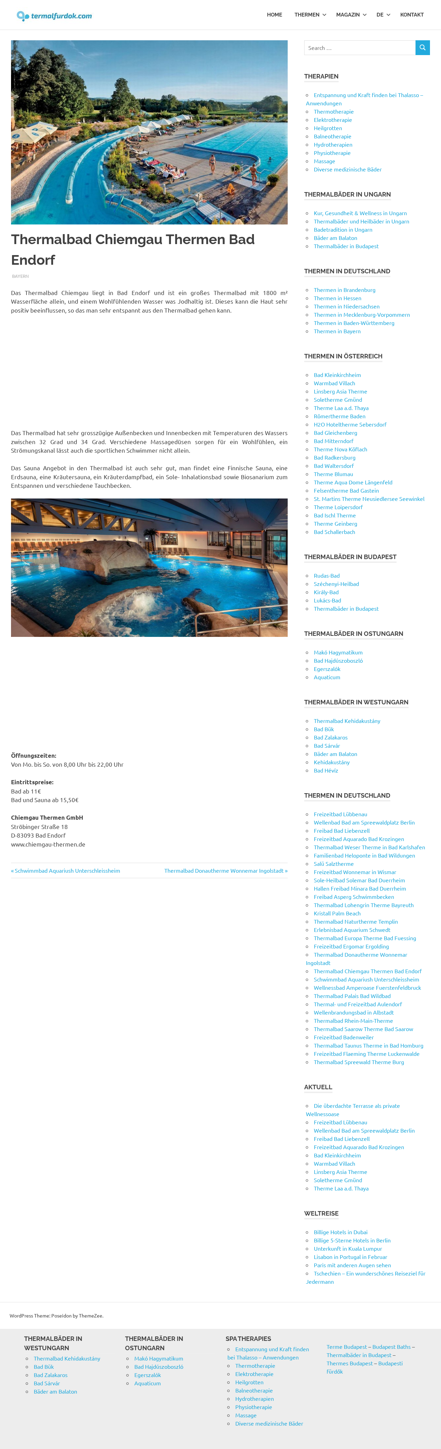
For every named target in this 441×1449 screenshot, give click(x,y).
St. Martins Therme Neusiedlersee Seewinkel (369, 498)
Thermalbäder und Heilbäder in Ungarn (361, 221)
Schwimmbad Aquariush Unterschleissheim (67, 870)
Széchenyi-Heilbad (336, 583)
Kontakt (412, 15)
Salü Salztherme (334, 863)
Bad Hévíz (326, 770)
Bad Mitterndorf (333, 440)
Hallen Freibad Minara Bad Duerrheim (360, 888)
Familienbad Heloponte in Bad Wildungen (364, 855)
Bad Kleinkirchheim (337, 374)
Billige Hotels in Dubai (341, 1231)
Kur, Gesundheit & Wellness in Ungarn (360, 212)
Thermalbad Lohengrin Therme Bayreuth (364, 904)
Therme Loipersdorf (338, 506)
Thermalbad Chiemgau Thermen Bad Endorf (368, 970)
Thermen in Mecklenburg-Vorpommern (362, 314)
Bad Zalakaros (331, 737)
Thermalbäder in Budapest (346, 245)
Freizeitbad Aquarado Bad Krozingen (359, 838)
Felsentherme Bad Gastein (346, 490)
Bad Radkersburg (335, 457)
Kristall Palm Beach (337, 913)
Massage (324, 160)
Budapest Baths (391, 1346)
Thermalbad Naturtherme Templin (356, 921)
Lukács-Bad (327, 600)
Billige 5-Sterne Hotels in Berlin (352, 1240)
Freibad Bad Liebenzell (342, 830)
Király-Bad (326, 591)
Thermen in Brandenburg (345, 289)
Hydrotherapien (333, 144)
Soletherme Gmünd (338, 399)
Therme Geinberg (335, 523)
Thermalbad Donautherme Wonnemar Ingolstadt (224, 870)
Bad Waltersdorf (334, 465)
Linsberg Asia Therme (340, 391)
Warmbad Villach (334, 382)
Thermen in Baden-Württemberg (354, 322)
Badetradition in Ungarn (343, 229)
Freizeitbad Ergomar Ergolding (351, 946)
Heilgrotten (328, 127)
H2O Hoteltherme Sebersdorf (350, 424)
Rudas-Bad (327, 575)
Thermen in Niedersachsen (347, 306)
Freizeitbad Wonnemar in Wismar (355, 871)
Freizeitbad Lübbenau (340, 813)
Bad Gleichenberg (335, 432)
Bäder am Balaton (335, 237)
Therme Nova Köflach (340, 448)
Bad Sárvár (327, 745)
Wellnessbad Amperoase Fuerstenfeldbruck (367, 987)
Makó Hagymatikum (338, 652)
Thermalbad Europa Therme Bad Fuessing (365, 937)
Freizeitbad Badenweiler (344, 1036)
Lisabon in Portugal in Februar (350, 1256)
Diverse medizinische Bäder (348, 169)
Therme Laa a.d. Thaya (341, 407)
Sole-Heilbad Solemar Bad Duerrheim (359, 879)
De (380, 15)
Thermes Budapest (350, 1362)
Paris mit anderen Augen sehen (352, 1264)
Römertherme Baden (340, 415)
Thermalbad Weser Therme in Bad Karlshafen (369, 846)
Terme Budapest (347, 1346)
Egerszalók (327, 668)
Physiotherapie (332, 152)
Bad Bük (324, 728)
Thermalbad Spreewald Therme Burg (359, 1061)
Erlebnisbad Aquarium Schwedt (352, 929)
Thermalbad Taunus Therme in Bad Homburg (368, 1045)
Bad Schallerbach (334, 531)
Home (274, 15)
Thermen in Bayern (337, 330)
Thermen (307, 15)
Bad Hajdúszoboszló (338, 660)
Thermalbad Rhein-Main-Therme (353, 1020)
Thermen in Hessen (337, 297)
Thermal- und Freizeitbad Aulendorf (358, 1003)
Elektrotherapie (333, 119)
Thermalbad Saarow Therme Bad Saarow (363, 1028)
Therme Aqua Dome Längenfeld (353, 482)
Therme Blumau (333, 473)
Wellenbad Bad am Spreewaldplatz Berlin (364, 822)
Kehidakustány (332, 761)
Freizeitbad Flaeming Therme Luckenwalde (367, 1053)
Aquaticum (327, 676)
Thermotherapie (334, 111)
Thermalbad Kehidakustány (347, 720)
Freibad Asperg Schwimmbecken (354, 896)
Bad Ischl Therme (335, 515)
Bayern (20, 276)
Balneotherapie (332, 136)
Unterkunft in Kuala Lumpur (348, 1248)
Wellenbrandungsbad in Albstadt (354, 1012)
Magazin (348, 15)
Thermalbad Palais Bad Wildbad (352, 995)
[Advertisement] (149, 371)
